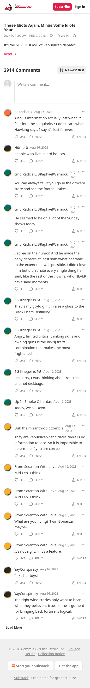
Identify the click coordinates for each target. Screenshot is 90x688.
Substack (21, 678)
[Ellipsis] (84, 111)
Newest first (74, 70)
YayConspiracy (26, 569)
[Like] (51, 36)
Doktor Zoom (15, 35)
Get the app (68, 666)
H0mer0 (21, 147)
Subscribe (62, 7)
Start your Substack (32, 666)
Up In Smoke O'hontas (33, 401)
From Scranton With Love (35, 466)
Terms (30, 654)
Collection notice (51, 654)
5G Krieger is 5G (28, 299)
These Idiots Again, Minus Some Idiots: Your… (40, 27)
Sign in (80, 7)
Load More (14, 627)
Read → (10, 53)
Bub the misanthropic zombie (38, 428)
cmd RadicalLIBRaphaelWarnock (41, 174)
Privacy (74, 649)
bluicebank (23, 111)
